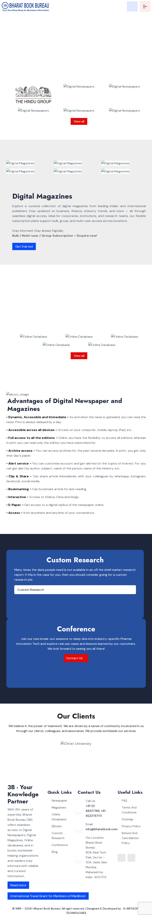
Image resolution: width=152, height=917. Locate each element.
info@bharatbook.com (101, 829)
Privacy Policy (131, 826)
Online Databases (59, 816)
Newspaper (59, 801)
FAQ (124, 801)
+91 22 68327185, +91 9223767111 (95, 811)
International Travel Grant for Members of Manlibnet (48, 896)
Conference (60, 845)
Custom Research (30, 590)
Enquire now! (81, 78)
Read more (18, 885)
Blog (55, 852)
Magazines (59, 808)
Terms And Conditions (129, 810)
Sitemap (127, 819)
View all (79, 121)
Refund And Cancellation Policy (130, 838)
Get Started (24, 246)
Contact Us (75, 658)
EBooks (57, 826)
